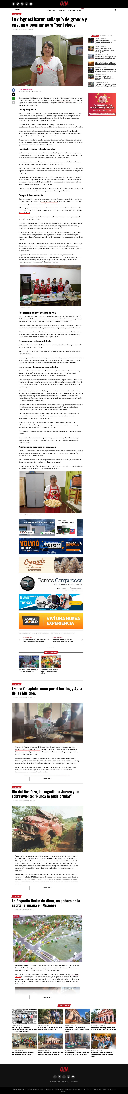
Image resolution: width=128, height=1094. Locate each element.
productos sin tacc (68, 633)
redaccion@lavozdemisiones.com (30, 91)
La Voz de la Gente (51, 10)
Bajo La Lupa (62, 10)
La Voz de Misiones (26, 89)
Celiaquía (36, 633)
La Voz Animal (71, 10)
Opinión (79, 9)
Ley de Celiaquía (45, 633)
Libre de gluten (56, 633)
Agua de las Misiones (53, 747)
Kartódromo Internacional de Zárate (27, 749)
